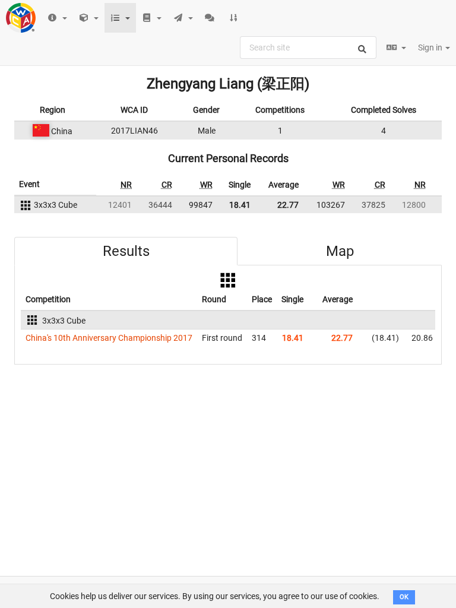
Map (340, 251)
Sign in (431, 47)
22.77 (288, 205)
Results (126, 251)
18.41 (240, 205)
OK (404, 597)
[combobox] (308, 47)
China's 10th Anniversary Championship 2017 (109, 338)
